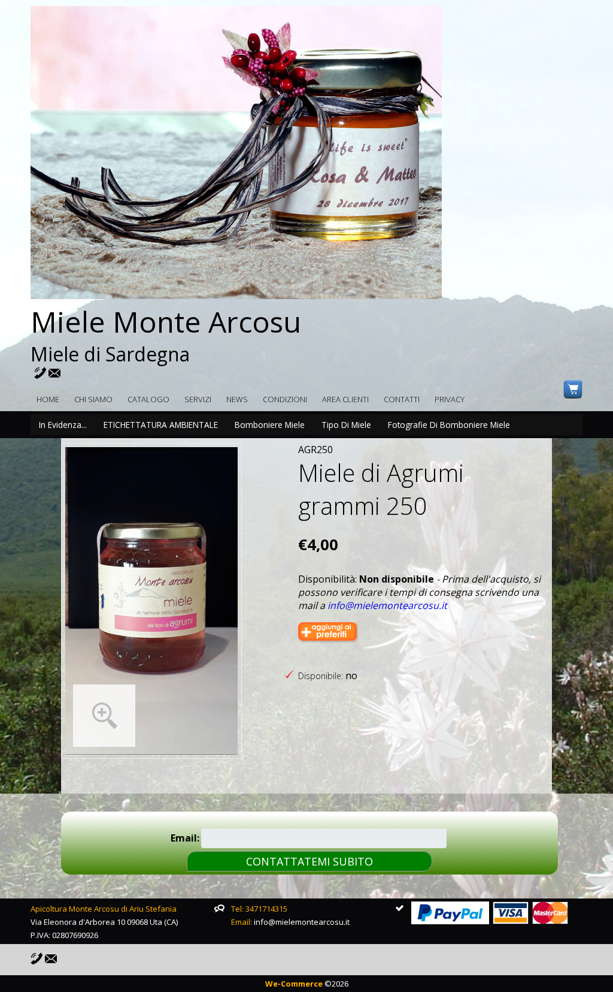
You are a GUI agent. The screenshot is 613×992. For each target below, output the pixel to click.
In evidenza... (63, 424)
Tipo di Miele (346, 424)
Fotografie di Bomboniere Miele (449, 424)
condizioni (285, 399)
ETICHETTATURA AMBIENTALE (161, 424)
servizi (197, 399)
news (237, 399)
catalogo (148, 399)
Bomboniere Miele (270, 424)
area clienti (345, 399)
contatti (402, 399)
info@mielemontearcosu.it (387, 605)
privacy (450, 399)
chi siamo (93, 399)
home (48, 399)
